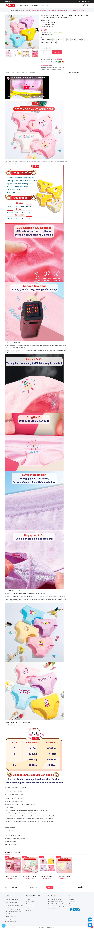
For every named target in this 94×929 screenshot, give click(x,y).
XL (50, 48)
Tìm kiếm (71, 899)
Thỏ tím (55, 39)
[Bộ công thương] (74, 909)
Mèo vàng (43, 39)
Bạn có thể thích (74, 72)
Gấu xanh (78, 39)
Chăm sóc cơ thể (30, 906)
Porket (43, 42)
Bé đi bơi (28, 908)
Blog (42, 5)
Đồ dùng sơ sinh (30, 901)
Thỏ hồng (49, 39)
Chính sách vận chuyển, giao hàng (56, 906)
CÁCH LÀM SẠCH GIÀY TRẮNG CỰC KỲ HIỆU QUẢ (51, 69)
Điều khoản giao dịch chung (54, 899)
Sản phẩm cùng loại (12, 852)
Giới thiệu (30, 5)
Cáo (55, 42)
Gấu (52, 42)
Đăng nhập (81, 1)
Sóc (83, 39)
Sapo (54, 927)
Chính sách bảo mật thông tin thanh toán (57, 903)
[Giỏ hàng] (83, 5)
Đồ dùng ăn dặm (30, 903)
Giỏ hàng (71, 906)
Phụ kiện (28, 899)
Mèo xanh (60, 39)
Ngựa (68, 39)
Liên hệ (12, 1)
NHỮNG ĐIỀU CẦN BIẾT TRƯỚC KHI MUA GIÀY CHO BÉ (52, 67)
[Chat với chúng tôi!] (90, 925)
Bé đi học (28, 910)
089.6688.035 (57, 59)
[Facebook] (87, 887)
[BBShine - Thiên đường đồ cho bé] (10, 5)
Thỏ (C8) (48, 42)
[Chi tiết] (7, 865)
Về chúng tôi (7, 1)
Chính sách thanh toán (53, 908)
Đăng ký (87, 1)
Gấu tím (73, 39)
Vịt (65, 39)
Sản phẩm (36, 5)
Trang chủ (23, 5)
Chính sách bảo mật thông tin (55, 901)
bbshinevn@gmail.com (11, 921)
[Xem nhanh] (18, 865)
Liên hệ (47, 5)
